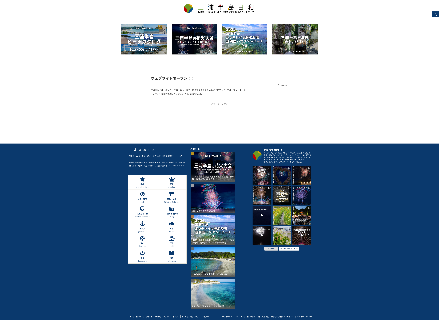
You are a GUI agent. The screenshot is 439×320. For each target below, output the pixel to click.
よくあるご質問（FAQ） (190, 317)
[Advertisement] (219, 67)
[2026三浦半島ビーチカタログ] (144, 39)
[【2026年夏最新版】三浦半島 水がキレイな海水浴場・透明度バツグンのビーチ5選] (244, 39)
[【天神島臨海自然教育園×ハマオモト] (282, 235)
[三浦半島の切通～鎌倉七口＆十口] (295, 39)
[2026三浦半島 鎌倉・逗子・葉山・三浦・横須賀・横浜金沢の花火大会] (194, 39)
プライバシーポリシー (171, 317)
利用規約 (157, 317)
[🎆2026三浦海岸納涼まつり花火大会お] (301, 235)
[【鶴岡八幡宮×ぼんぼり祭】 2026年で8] (301, 215)
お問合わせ (205, 317)
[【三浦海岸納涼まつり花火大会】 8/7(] (262, 195)
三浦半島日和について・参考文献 (140, 317)
